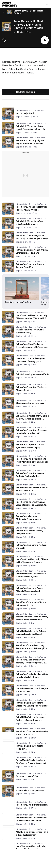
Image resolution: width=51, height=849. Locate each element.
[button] (39, 4)
